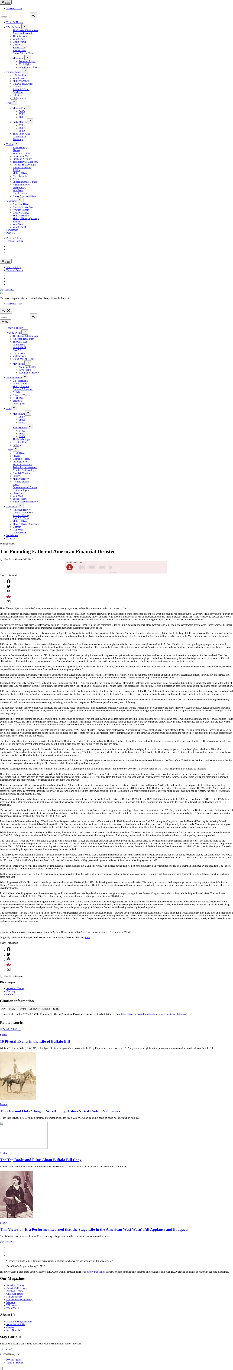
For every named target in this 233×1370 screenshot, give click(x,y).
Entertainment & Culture (25, 181)
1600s (22, 128)
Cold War (17, 44)
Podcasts (10, 232)
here (87, 937)
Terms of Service (14, 241)
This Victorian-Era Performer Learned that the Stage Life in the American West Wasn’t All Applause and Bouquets (94, 1229)
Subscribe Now (14, 8)
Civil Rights (25, 64)
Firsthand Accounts (22, 159)
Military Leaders (21, 80)
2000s (22, 111)
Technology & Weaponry (25, 161)
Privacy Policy (13, 238)
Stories (3, 1034)
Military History (21, 173)
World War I (19, 39)
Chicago (46, 1008)
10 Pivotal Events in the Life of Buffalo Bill (35, 1041)
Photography (19, 187)
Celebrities (18, 92)
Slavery (16, 150)
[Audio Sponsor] (140, 567)
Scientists (17, 95)
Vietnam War (19, 50)
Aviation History (21, 209)
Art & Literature (21, 176)
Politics (16, 170)
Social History (20, 193)
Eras (8, 103)
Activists (17, 86)
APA (3, 1008)
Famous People (14, 72)
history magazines (96, 1271)
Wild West (18, 190)
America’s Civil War (23, 207)
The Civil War (20, 36)
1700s (22, 125)
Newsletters (12, 229)
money (9, 994)
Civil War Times (21, 212)
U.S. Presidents (20, 75)
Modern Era (19, 108)
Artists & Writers (21, 89)
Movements (18, 58)
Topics (9, 144)
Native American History (25, 196)
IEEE (56, 1008)
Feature (3, 1104)
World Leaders (20, 78)
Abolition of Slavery (29, 67)
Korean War (19, 47)
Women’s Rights (27, 61)
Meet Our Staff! (14, 1330)
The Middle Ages (21, 133)
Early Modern (20, 122)
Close (7, 3)
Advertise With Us (15, 1324)
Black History (20, 147)
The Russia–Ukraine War (25, 30)
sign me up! (6, 1349)
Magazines (11, 201)
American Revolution (23, 33)
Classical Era (19, 136)
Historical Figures (21, 184)
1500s (22, 130)
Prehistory (18, 139)
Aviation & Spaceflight (24, 164)
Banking (10, 991)
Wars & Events (13, 27)
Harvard (22, 1008)
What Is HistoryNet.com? (19, 1321)
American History (22, 204)
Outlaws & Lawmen (23, 83)
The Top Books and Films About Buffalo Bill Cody (40, 1160)
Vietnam (17, 221)
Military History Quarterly (26, 218)
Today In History (14, 22)
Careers (10, 1327)
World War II (19, 41)
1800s (22, 117)
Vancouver (34, 1008)
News (16, 179)
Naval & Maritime (22, 167)
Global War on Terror (23, 53)
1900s (22, 114)
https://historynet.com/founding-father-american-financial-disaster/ (154, 1014)
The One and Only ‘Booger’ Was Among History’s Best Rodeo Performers (60, 1111)
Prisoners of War (21, 156)
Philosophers (19, 98)
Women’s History (21, 153)
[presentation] (24, 26)
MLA (12, 1008)
